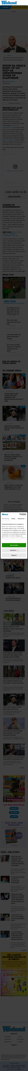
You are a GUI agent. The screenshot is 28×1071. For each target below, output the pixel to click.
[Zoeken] (25, 2)
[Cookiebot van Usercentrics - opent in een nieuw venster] (19, 514)
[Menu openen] (19, 2)
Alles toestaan (14, 545)
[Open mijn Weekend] (22, 2)
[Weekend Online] (9, 3)
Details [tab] (13, 518)
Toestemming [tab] (5, 518)
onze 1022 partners (11, 526)
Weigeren (14, 555)
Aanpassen (13, 550)
